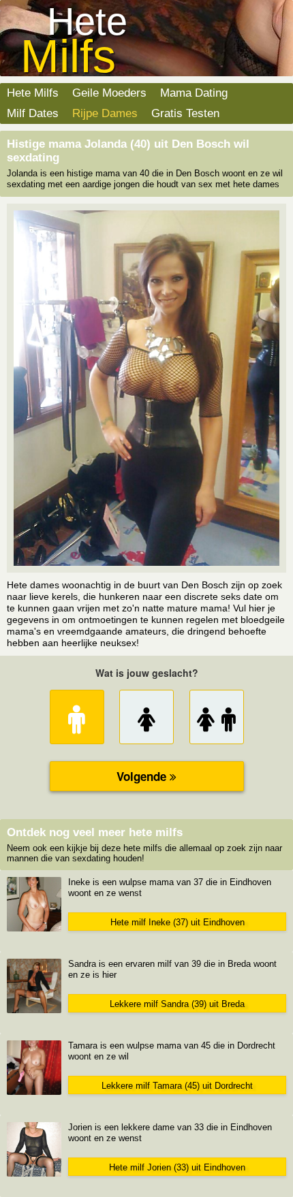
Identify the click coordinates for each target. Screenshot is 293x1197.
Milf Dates (33, 113)
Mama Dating (194, 92)
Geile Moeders (109, 92)
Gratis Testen (185, 113)
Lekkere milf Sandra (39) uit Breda (177, 1004)
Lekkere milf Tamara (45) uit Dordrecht (177, 1086)
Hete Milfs (33, 92)
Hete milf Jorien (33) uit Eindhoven (177, 1167)
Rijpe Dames (105, 113)
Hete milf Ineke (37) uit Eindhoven (177, 922)
